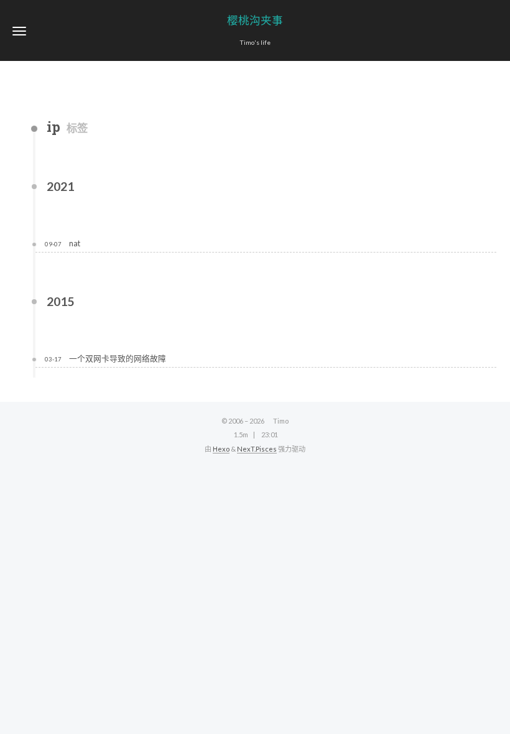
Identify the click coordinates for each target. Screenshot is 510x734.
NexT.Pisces (257, 449)
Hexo (221, 449)
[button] (19, 31)
